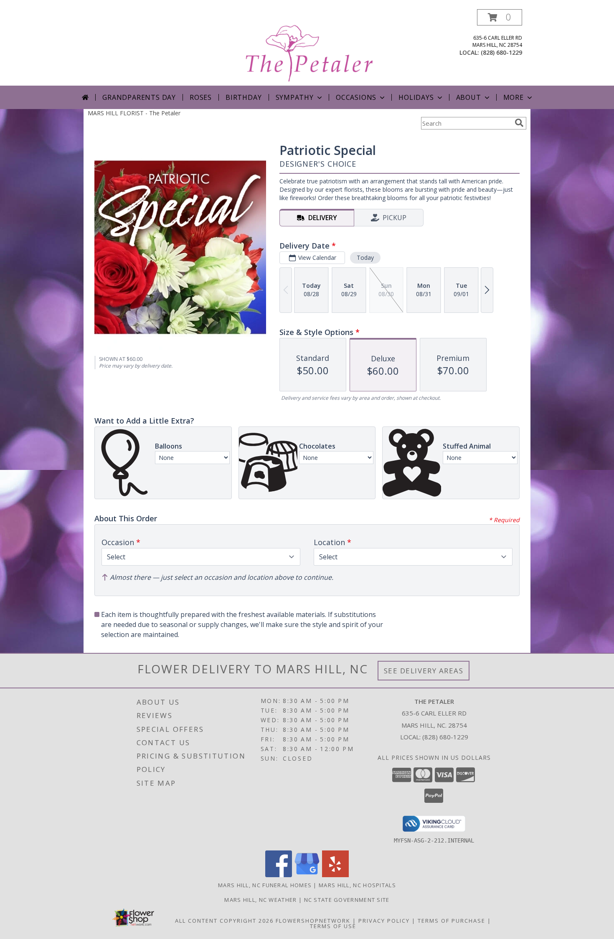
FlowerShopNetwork (313, 920)
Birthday (243, 97)
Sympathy (295, 97)
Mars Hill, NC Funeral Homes (265, 885)
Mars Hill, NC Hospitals (357, 885)
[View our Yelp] (335, 875)
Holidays (416, 97)
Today (365, 257)
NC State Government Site (347, 899)
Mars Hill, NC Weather (260, 899)
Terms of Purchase (451, 920)
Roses (201, 97)
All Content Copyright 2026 (224, 920)
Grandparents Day (139, 97)
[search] (519, 122)
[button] (499, 17)
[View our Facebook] (278, 875)
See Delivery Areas (424, 670)
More (513, 97)
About (468, 97)
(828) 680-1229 (501, 52)
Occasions (356, 97)
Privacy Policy (384, 920)
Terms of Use (333, 926)
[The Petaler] (308, 47)
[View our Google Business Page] (307, 875)
